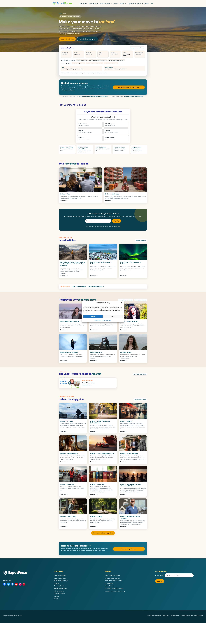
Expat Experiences (60, 578)
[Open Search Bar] (152, 3)
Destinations (83, 3)
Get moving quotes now (128, 549)
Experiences (132, 3)
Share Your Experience (61, 581)
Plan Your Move (105, 3)
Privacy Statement (106, 320)
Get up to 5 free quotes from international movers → (93, 96)
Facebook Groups (59, 594)
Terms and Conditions (154, 616)
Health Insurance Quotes (112, 575)
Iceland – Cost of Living (68, 516)
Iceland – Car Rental (67, 484)
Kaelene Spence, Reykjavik (69, 352)
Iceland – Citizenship (97, 484)
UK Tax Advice (109, 583)
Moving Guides (93, 3)
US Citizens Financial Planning (114, 588)
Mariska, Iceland (125, 352)
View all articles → (141, 240)
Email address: (160, 575)
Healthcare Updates (60, 588)
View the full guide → (140, 399)
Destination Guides (60, 575)
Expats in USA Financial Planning (115, 591)
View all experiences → (125, 300)
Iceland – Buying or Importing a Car (102, 453)
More (146, 3)
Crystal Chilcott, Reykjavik (129, 321)
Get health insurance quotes (87, 39)
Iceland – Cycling (96, 516)
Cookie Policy (98, 320)
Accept (93, 316)
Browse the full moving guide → (103, 533)
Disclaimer (165, 616)
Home (60, 13)
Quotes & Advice (119, 3)
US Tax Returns (109, 586)
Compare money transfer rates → (133, 96)
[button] (122, 303)
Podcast (140, 3)
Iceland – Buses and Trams (69, 453)
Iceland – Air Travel (66, 421)
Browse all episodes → (140, 374)
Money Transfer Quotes (112, 578)
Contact (56, 596)
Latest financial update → (79, 286)
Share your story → (140, 300)
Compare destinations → (137, 48)
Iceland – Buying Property (129, 453)
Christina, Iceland (96, 352)
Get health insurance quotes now (128, 87)
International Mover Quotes (113, 581)
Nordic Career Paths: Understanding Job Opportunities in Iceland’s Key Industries (72, 263)
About (56, 599)
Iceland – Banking (126, 421)
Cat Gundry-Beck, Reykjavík (69, 321)
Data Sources (198, 616)
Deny (113, 316)
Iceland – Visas (65, 194)
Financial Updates (59, 586)
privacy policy (117, 226)
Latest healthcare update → (96, 286)
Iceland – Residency (112, 194)
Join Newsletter (59, 591)
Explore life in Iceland (67, 39)
